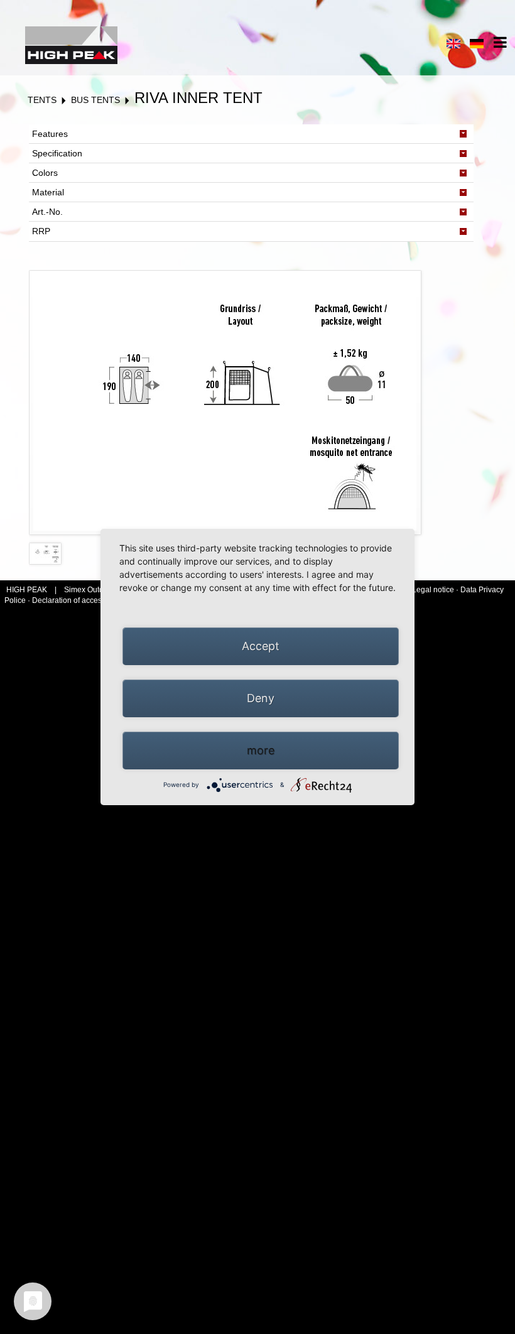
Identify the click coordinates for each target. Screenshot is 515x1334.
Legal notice (434, 589)
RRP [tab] (41, 231)
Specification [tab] (57, 153)
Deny (260, 698)
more (260, 750)
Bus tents (95, 100)
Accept (260, 646)
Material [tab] (48, 192)
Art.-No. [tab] (47, 212)
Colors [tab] (45, 173)
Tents (42, 100)
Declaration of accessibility (77, 600)
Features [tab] (50, 134)
